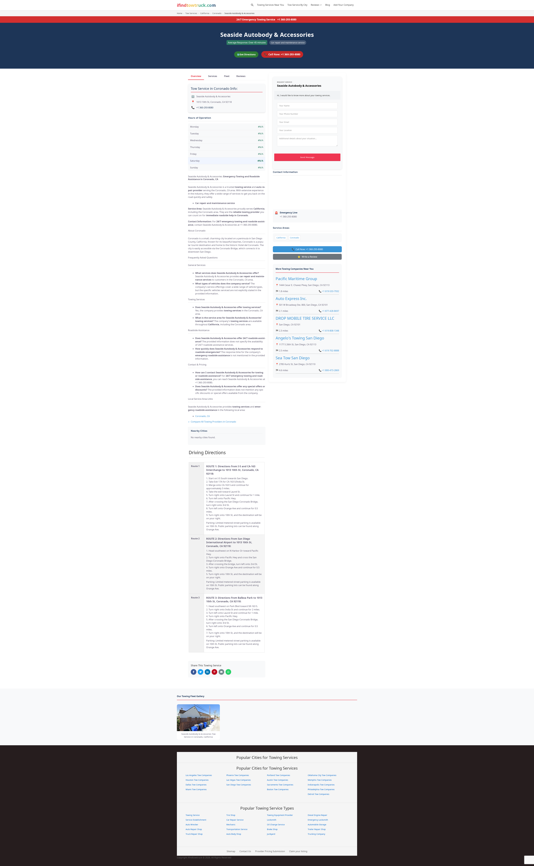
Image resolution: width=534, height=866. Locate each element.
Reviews (315, 4)
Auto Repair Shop (194, 829)
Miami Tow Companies (196, 789)
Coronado (216, 13)
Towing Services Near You (270, 4)
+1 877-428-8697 (329, 310)
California (204, 13)
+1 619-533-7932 (329, 291)
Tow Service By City (297, 4)
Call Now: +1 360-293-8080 (282, 54)
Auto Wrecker (192, 824)
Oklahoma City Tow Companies (322, 775)
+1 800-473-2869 (329, 370)
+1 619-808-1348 (329, 330)
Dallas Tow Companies (196, 784)
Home (179, 13)
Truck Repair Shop (194, 834)
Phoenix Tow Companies (237, 775)
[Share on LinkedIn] (207, 672)
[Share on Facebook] (193, 672)
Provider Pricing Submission (270, 851)
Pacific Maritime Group (296, 278)
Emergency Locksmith (318, 819)
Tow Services (191, 13)
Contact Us (245, 851)
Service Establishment (196, 819)
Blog (327, 4)
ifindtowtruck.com (196, 5)
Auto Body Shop (233, 834)
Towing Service (193, 815)
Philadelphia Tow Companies (321, 789)
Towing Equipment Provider (280, 815)
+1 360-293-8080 (286, 19)
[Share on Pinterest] (214, 672)
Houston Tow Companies (197, 780)
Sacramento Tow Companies (280, 784)
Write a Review (307, 256)
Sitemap (231, 851)
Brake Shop (272, 829)
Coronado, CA (202, 416)
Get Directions (246, 54)
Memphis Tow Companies (320, 780)
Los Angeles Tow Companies (199, 775)
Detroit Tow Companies (318, 794)
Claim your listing (298, 851)
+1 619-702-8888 (329, 350)
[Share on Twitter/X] (200, 672)
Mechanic (230, 824)
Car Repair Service (234, 819)
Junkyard (271, 834)
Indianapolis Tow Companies (321, 784)
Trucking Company (316, 834)
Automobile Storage (317, 824)
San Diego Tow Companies (238, 784)
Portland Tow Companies (278, 775)
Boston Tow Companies (278, 789)
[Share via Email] (221, 672)
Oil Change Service (276, 824)
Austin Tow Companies (277, 780)
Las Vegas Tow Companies (238, 780)
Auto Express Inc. (291, 298)
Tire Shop (230, 815)
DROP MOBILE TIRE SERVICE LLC (305, 318)
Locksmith (271, 819)
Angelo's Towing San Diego (300, 338)
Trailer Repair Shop (317, 829)
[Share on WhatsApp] (228, 672)
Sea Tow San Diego (293, 357)
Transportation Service (236, 829)
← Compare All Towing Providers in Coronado (212, 421)
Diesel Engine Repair (317, 815)
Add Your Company (343, 4)
